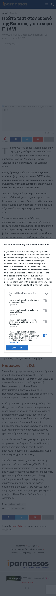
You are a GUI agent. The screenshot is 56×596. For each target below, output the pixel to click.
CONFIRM (17, 348)
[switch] (45, 300)
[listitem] (28, 294)
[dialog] (28, 298)
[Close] (50, 245)
